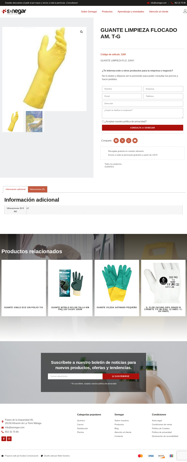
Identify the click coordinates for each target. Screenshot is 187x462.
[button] (81, 31)
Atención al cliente (158, 11)
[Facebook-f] (3, 438)
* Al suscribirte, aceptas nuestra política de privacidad (93, 384)
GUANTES (109, 167)
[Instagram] (9, 438)
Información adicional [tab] (15, 189)
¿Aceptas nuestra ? (125, 121)
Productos (107, 11)
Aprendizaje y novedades (131, 11)
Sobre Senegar (89, 11)
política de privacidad (134, 121)
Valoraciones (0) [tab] (37, 189)
